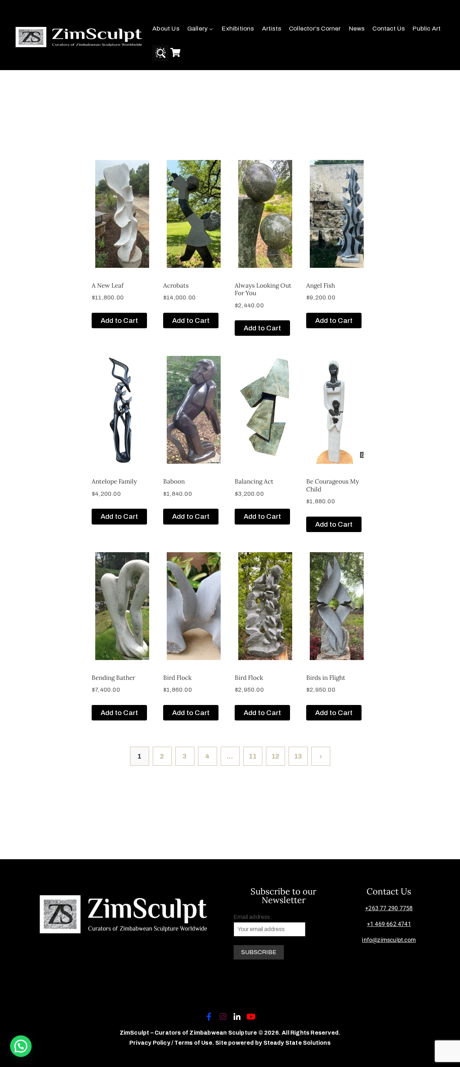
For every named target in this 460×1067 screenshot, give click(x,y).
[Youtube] (251, 1016)
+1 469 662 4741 (389, 924)
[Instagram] (222, 1016)
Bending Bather (113, 678)
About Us (165, 28)
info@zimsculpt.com (389, 940)
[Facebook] (208, 1016)
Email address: (253, 917)
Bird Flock (177, 678)
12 (275, 756)
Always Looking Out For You (263, 289)
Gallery (197, 28)
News (357, 28)
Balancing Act (254, 481)
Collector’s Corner (315, 28)
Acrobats (176, 285)
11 (253, 756)
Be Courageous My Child (332, 485)
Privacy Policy (150, 1043)
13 (298, 756)
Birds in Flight (325, 678)
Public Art (427, 28)
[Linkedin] (237, 1016)
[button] (21, 1046)
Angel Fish (320, 285)
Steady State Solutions (297, 1043)
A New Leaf (108, 285)
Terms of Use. (194, 1043)
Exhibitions (238, 28)
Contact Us (388, 28)
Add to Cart (119, 320)
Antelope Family (114, 481)
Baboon (174, 481)
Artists (271, 28)
